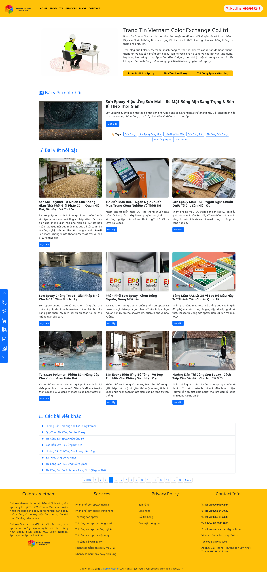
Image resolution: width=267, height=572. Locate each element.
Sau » (188, 479)
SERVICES (71, 8)
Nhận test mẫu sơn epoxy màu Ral (95, 547)
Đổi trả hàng (145, 517)
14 (167, 479)
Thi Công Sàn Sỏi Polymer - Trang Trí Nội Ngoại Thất (75, 470)
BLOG (82, 8)
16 (180, 479)
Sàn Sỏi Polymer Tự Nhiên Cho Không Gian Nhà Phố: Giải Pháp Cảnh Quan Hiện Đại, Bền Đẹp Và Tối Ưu (70, 205)
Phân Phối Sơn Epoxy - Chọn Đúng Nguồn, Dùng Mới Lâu (131, 297)
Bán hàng (144, 504)
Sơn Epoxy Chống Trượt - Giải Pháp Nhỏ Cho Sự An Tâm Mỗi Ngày (69, 297)
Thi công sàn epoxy (86, 517)
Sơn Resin (181, 139)
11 (148, 479)
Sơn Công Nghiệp (163, 139)
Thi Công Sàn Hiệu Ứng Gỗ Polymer (66, 464)
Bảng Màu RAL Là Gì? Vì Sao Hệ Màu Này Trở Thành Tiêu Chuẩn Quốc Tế (202, 297)
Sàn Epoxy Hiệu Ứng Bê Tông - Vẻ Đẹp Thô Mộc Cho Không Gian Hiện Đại (134, 376)
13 (161, 479)
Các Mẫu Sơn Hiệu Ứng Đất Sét (63, 445)
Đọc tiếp (112, 123)
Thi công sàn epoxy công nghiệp (94, 529)
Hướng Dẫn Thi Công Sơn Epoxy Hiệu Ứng (70, 451)
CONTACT (94, 8)
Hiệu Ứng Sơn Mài (174, 134)
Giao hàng (144, 510)
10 (142, 479)
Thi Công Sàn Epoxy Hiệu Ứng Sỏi (65, 438)
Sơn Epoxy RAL (195, 134)
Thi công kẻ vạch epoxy (88, 541)
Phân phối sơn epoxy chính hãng (94, 510)
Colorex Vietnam (110, 568)
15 (174, 479)
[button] (4, 294)
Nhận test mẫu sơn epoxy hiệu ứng (95, 554)
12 (155, 479)
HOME (43, 8)
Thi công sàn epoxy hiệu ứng (92, 535)
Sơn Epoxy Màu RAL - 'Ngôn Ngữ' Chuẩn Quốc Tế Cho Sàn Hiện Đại (202, 204)
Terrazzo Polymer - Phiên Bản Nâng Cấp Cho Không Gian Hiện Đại (69, 376)
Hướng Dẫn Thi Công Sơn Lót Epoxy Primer (70, 426)
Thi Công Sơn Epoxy (217, 134)
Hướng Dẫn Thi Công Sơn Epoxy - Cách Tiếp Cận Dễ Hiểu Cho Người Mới (201, 376)
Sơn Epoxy (130, 134)
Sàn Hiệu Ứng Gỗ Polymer (60, 457)
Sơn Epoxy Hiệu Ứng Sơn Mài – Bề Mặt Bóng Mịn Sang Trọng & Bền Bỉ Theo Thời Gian (170, 104)
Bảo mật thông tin (149, 523)
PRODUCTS (56, 8)
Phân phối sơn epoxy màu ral (92, 504)
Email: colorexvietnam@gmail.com (221, 529)
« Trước (87, 479)
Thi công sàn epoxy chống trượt (94, 523)
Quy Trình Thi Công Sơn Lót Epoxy (65, 432)
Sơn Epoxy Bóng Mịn (150, 134)
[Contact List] (4, 303)
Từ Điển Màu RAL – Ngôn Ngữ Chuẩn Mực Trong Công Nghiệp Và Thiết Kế (133, 204)
